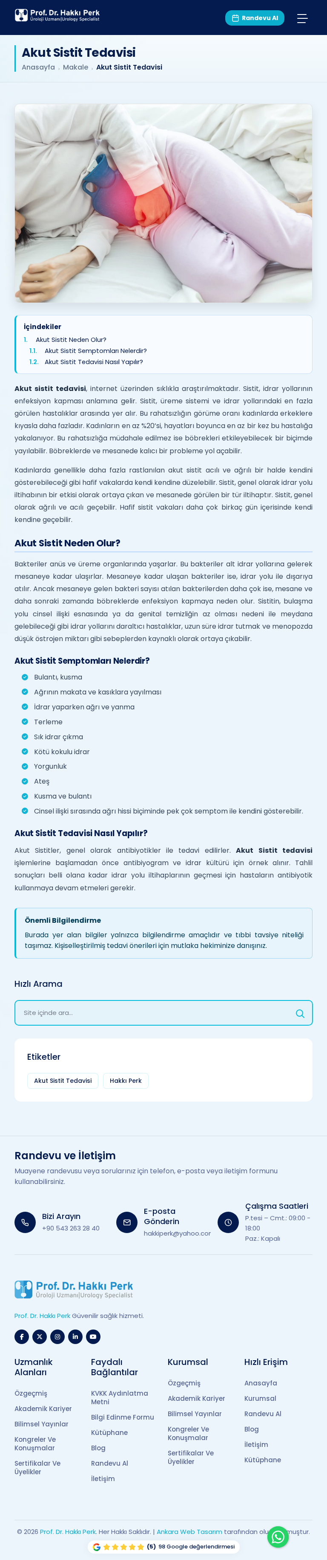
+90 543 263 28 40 (71, 1228)
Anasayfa (38, 67)
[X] (39, 1337)
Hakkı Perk (126, 1080)
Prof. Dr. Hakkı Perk (68, 1531)
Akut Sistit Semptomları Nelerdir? (96, 351)
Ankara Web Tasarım (189, 1531)
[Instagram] (57, 1337)
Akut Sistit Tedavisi (63, 1080)
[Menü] (302, 18)
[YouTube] (93, 1337)
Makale (75, 67)
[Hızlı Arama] (300, 1013)
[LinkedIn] (75, 1337)
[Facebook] (21, 1337)
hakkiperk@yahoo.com (179, 1233)
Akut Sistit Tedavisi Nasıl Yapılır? (94, 363)
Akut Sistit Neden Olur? (71, 340)
